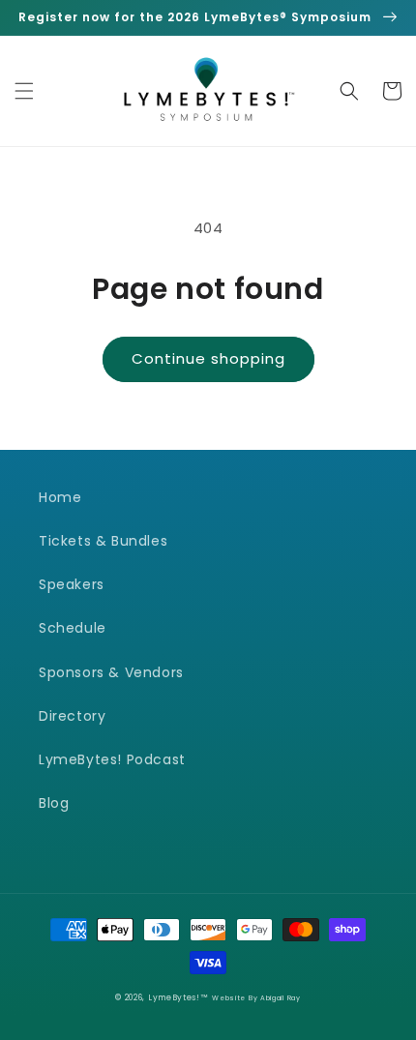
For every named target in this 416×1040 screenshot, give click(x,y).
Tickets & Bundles (103, 540)
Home (60, 497)
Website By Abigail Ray (256, 998)
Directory (72, 716)
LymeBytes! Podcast (112, 759)
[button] (24, 91)
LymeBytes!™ (178, 997)
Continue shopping (208, 358)
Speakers (71, 584)
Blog (54, 803)
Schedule (72, 628)
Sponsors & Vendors (111, 672)
